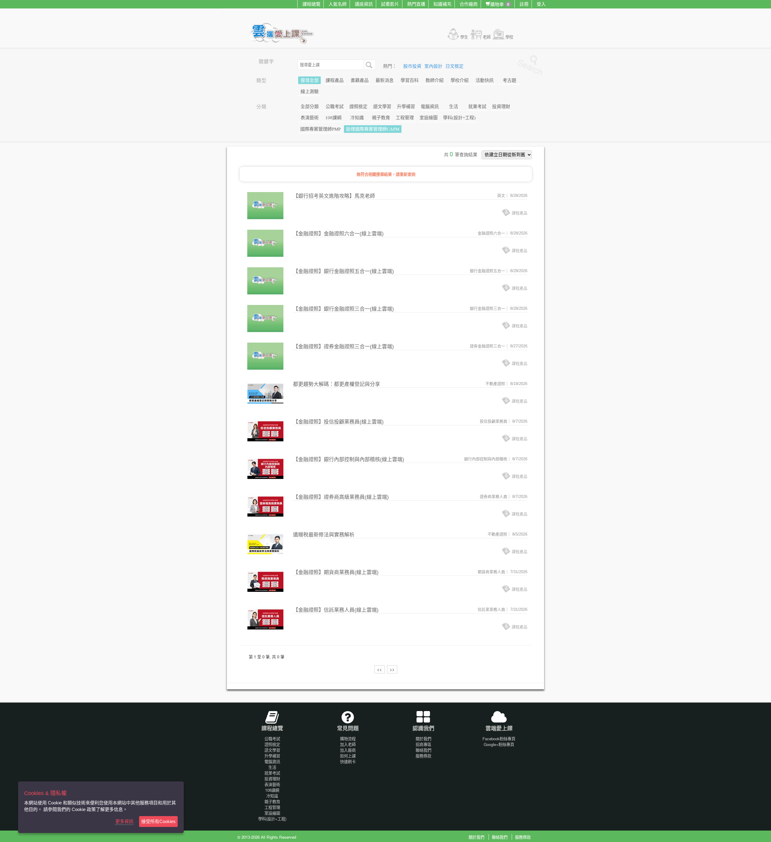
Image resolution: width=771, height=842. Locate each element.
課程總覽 (311, 4)
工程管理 (405, 117)
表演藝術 (310, 117)
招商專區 (423, 744)
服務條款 (423, 756)
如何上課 (348, 756)
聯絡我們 (423, 750)
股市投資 (413, 66)
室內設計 (434, 66)
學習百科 (410, 80)
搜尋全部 (310, 80)
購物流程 (348, 738)
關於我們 (423, 738)
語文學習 (382, 106)
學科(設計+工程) (459, 117)
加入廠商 (348, 750)
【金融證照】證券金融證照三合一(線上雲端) (343, 347)
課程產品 (335, 80)
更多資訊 (124, 821)
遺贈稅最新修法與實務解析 (323, 535)
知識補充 (442, 4)
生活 (453, 106)
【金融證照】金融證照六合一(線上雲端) (338, 234)
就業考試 (477, 106)
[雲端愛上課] (284, 34)
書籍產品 (360, 80)
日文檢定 (454, 66)
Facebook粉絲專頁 (498, 738)
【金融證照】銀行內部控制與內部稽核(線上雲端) (348, 459)
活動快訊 (485, 80)
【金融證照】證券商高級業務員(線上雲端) (341, 497)
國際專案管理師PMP (320, 129)
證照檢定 (358, 106)
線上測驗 (310, 91)
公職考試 (335, 106)
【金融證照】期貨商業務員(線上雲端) (336, 572)
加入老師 (348, 744)
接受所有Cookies (158, 821)
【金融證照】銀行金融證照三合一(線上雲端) (343, 309)
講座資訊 (364, 4)
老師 (487, 37)
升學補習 (406, 106)
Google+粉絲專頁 (499, 744)
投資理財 (501, 106)
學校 (509, 37)
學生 (464, 37)
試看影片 (390, 4)
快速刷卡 (348, 761)
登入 (541, 4)
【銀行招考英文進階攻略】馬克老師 (334, 196)
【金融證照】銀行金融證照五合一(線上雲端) (343, 271)
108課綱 (333, 117)
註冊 (524, 4)
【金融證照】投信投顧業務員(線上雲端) (338, 422)
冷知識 (357, 117)
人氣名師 (338, 4)
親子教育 (381, 117)
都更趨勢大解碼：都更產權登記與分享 (336, 384)
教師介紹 (435, 80)
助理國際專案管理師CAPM (372, 129)
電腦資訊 (430, 106)
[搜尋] (368, 64)
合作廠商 (469, 4)
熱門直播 (416, 4)
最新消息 (385, 80)
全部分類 (310, 106)
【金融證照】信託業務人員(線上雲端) (336, 610)
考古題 (509, 80)
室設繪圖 (429, 117)
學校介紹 (460, 80)
